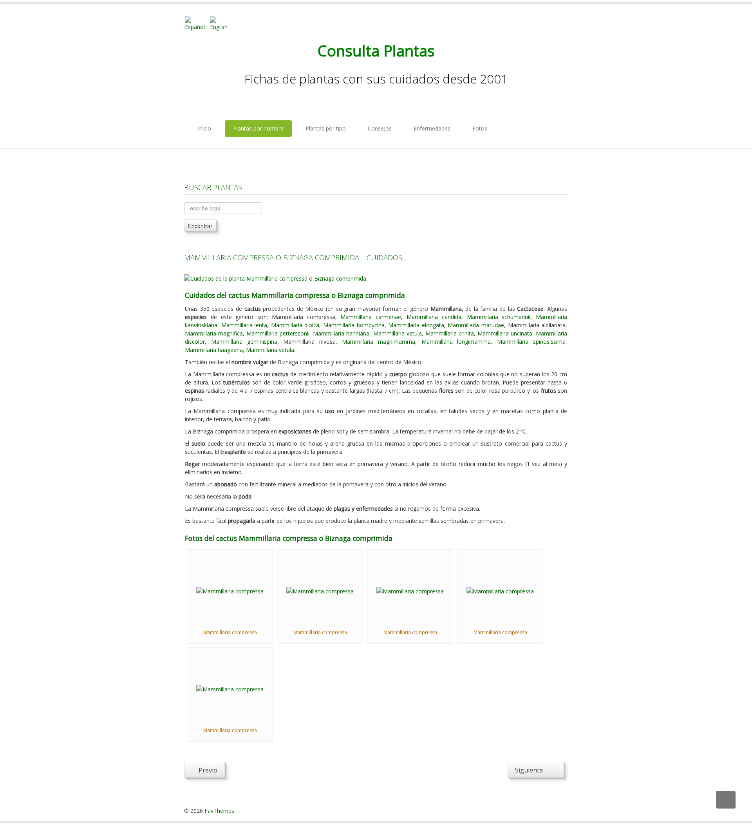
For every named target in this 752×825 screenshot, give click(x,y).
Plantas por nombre (258, 128)
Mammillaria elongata (416, 325)
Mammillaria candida (434, 317)
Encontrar (200, 226)
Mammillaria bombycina (354, 325)
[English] (221, 23)
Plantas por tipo (326, 128)
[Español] (196, 23)
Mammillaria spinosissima (531, 341)
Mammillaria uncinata (504, 333)
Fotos (479, 128)
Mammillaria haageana (214, 350)
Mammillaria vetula (397, 333)
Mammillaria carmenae (370, 317)
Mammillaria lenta (244, 325)
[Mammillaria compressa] (230, 590)
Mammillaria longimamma (456, 341)
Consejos (380, 128)
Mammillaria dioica (295, 325)
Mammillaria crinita (449, 333)
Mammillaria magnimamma (378, 341)
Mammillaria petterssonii (277, 333)
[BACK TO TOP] (726, 800)
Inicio (204, 128)
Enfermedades (432, 128)
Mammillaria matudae (476, 325)
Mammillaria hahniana (341, 333)
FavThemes (219, 810)
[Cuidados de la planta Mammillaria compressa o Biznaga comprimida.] (275, 277)
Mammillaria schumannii (499, 317)
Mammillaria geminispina (244, 341)
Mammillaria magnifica (214, 333)
